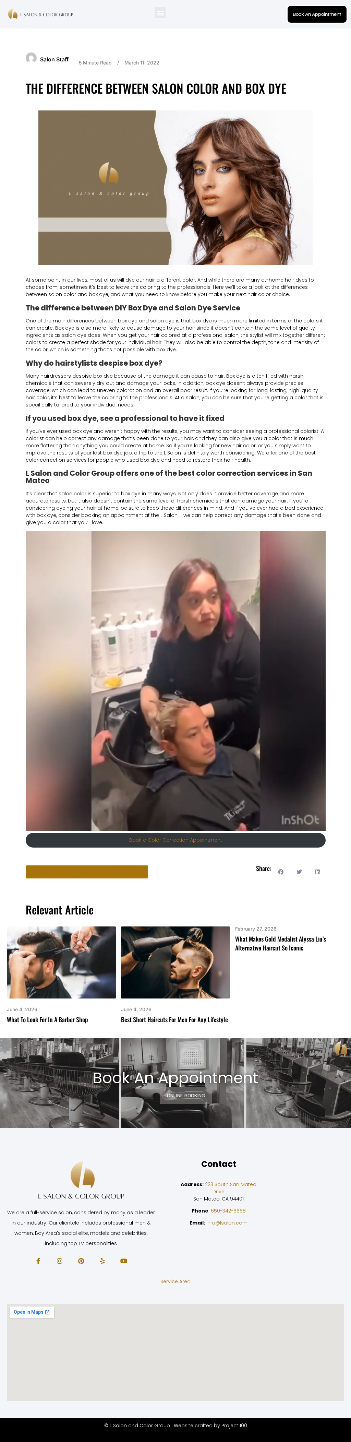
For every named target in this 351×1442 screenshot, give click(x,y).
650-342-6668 (228, 1210)
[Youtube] (123, 1260)
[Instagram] (59, 1260)
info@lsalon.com (226, 1222)
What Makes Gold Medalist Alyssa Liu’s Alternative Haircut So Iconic (280, 943)
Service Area (175, 1281)
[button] (160, 12)
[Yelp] (102, 1260)
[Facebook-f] (38, 1260)
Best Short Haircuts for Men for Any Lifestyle (174, 1019)
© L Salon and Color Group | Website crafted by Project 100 (175, 1425)
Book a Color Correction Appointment (175, 840)
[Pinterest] (80, 1260)
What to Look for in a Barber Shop (47, 1019)
